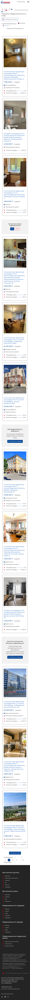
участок (7, 884)
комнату (7, 880)
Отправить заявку (15, 441)
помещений (8, 917)
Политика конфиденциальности (11, 966)
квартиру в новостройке (11, 878)
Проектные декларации (17, 968)
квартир (7, 909)
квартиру (7, 876)
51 (23, 860)
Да (12, 229)
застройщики (8, 943)
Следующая (7, 862)
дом (6, 882)
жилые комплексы (9, 946)
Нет (17, 229)
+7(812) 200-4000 (21, 1)
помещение (8, 887)
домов (6, 913)
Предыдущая (8, 857)
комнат (7, 911)
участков (7, 915)
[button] (5, 53)
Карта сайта (6, 968)
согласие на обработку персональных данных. (14, 964)
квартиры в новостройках (12, 941)
